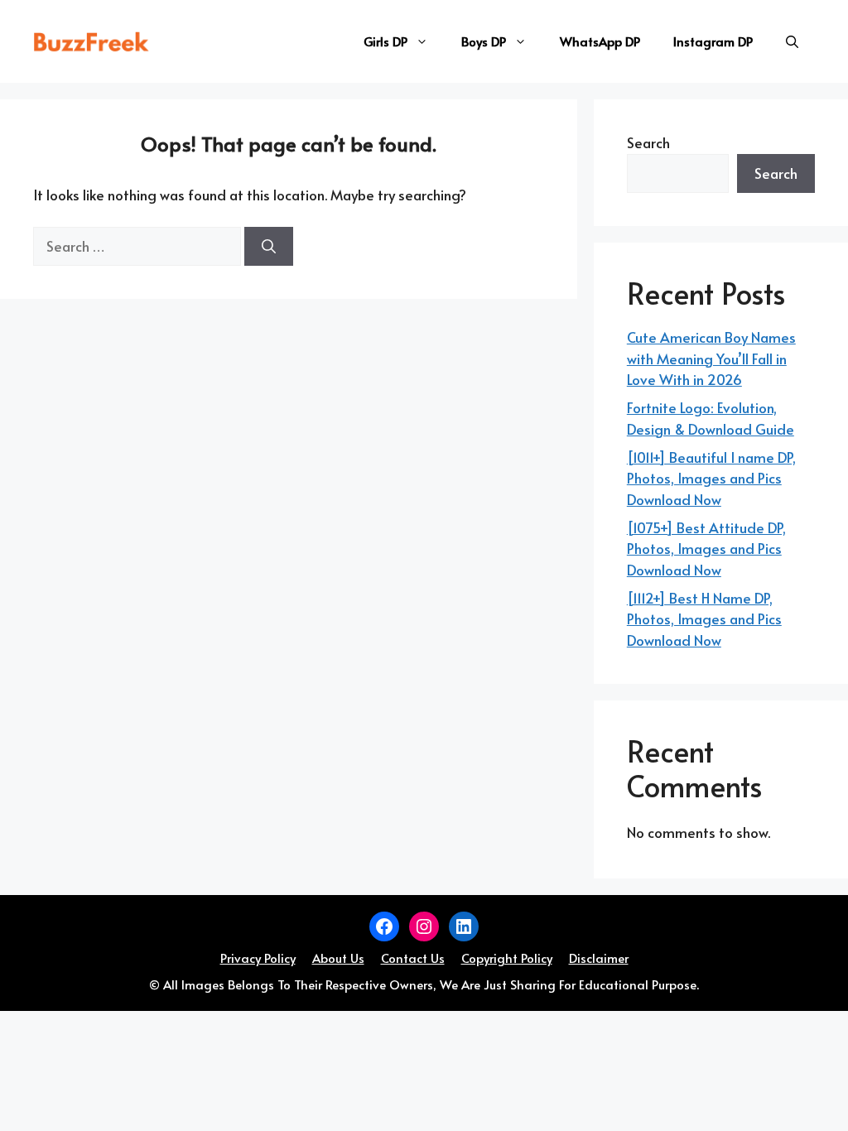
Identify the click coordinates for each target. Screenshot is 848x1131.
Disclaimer (599, 957)
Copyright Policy (506, 957)
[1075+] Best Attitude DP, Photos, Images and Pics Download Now (706, 548)
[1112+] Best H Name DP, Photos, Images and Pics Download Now (704, 619)
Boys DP (483, 41)
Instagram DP (713, 41)
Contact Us (413, 957)
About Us (338, 957)
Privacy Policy (258, 957)
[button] (792, 41)
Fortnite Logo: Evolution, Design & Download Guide (710, 418)
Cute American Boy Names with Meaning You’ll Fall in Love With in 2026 (711, 358)
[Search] (268, 247)
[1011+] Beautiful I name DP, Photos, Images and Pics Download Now (711, 478)
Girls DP (385, 41)
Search (648, 142)
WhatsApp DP (600, 41)
